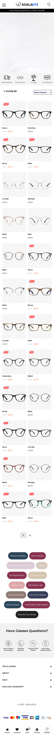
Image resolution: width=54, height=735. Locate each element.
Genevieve (6, 376)
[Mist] (40, 220)
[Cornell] (14, 184)
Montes (31, 199)
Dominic (32, 128)
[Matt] (40, 149)
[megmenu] (7, 4)
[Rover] (14, 113)
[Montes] (40, 184)
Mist (30, 234)
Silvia (4, 234)
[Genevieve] (14, 362)
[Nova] (14, 149)
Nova (4, 163)
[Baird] (40, 362)
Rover (4, 128)
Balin (4, 270)
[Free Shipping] (7, 77)
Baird (30, 376)
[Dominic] (40, 113)
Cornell (5, 199)
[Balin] (14, 255)
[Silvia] (14, 220)
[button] (10, 91)
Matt (30, 163)
